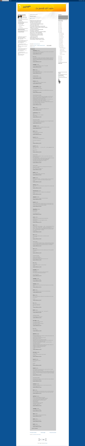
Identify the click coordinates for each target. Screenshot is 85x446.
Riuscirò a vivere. (62, 54)
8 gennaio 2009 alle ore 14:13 (37, 393)
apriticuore (34, 333)
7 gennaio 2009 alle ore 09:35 (37, 312)
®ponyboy (34, 283)
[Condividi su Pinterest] (50, 45)
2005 (60, 59)
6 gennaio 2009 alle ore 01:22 (37, 128)
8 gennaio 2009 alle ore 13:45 (37, 387)
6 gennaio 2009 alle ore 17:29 (37, 275)
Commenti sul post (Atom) (36, 434)
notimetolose (35, 50)
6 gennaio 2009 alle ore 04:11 (37, 194)
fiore (33, 234)
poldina (34, 172)
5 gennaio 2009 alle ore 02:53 (37, 78)
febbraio (61, 45)
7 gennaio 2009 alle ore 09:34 (37, 307)
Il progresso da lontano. (63, 51)
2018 (60, 24)
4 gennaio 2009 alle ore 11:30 (37, 53)
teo (33, 262)
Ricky (34, 295)
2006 (60, 58)
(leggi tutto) (21, 38)
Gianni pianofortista (21, 25)
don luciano (35, 352)
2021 (60, 23)
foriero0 (34, 202)
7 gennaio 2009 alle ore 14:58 (37, 330)
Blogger (46, 443)
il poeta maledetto (35, 86)
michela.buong (35, 112)
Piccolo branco (21, 27)
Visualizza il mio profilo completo (24, 17)
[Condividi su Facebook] (49, 45)
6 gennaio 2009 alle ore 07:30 (37, 222)
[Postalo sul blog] (48, 45)
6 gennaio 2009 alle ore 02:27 (37, 143)
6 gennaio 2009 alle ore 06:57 (37, 214)
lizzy (33, 248)
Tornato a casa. (62, 49)
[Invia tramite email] (47, 45)
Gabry (34, 69)
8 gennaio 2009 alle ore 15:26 (37, 405)
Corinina (34, 81)
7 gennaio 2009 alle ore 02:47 (37, 300)
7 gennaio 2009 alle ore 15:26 (37, 349)
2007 (60, 57)
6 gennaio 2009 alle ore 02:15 (37, 134)
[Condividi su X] (49, 45)
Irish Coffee (34, 320)
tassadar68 (34, 269)
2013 (60, 27)
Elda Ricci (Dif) (21, 24)
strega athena (35, 209)
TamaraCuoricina (35, 190)
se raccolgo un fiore (22, 49)
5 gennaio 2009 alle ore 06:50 (37, 92)
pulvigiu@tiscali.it (20, 21)
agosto (61, 38)
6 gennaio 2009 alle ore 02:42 (37, 162)
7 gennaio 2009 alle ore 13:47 (37, 325)
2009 (60, 32)
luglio (61, 39)
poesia (34, 46)
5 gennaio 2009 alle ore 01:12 (37, 73)
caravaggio (34, 64)
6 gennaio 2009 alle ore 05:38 (37, 206)
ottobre (61, 35)
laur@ (34, 131)
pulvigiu (24, 15)
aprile (61, 43)
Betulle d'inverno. (62, 50)
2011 (60, 29)
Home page (43, 432)
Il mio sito (20, 26)
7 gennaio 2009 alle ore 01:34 (37, 292)
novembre (61, 34)
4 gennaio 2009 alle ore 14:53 (37, 61)
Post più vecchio (53, 432)
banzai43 (21, 40)
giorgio (34, 177)
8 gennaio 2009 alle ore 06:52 (37, 365)
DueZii (34, 424)
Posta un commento (35, 428)
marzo (61, 44)
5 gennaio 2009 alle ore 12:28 (37, 104)
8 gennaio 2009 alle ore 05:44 (37, 356)
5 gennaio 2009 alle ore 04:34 (37, 83)
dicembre (61, 33)
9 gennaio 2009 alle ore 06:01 (37, 426)
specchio (34, 184)
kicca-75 (34, 137)
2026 (60, 22)
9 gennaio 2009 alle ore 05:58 (37, 421)
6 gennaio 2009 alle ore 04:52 (37, 199)
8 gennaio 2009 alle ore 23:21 (37, 416)
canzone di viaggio (22, 37)
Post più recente (33, 432)
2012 (60, 28)
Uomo (21, 48)
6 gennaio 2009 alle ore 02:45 (37, 169)
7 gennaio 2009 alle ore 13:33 (37, 317)
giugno (61, 40)
